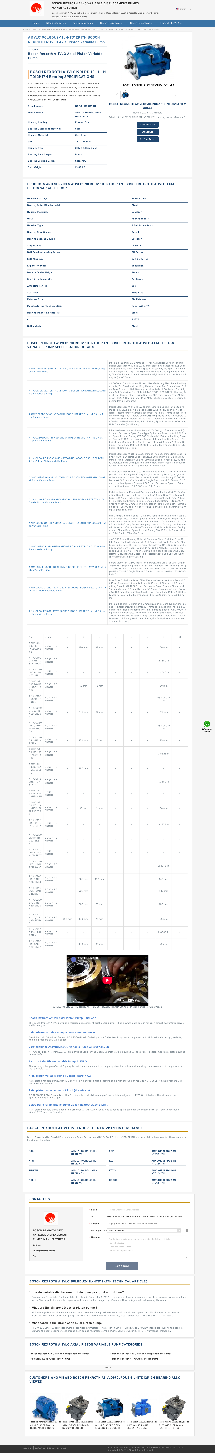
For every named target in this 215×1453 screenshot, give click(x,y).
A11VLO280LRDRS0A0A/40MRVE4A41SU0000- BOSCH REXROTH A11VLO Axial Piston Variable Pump (66, 460)
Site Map (51, 1448)
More (108, 1367)
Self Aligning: (35, 259)
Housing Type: (36, 148)
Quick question (99, 1230)
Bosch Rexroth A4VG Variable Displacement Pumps (113, 23)
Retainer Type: (35, 299)
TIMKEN (33, 1170)
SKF (111, 1151)
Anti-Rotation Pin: (37, 286)
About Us (28, 1448)
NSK (31, 1151)
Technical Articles (83, 23)
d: (28, 319)
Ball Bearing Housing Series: (44, 252)
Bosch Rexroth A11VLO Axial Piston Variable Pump (62, 29)
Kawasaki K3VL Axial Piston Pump (173, 23)
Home (35, 23)
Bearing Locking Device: (42, 161)
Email (93, 1210)
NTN (31, 1161)
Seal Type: (33, 292)
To (92, 1217)
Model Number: (36, 112)
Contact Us (40, 1448)
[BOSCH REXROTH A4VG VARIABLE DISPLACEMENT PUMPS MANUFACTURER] (36, 8)
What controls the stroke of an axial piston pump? (67, 1323)
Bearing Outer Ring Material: (44, 128)
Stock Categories (56, 23)
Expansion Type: (36, 265)
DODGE (113, 1180)
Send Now (122, 1266)
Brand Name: (35, 106)
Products (35, 29)
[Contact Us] (207, 726)
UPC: (30, 141)
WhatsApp (147, 132)
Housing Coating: (38, 122)
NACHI (32, 1180)
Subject (94, 1223)
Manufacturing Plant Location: (44, 306)
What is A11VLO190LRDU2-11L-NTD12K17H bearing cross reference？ (147, 117)
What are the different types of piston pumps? (64, 1308)
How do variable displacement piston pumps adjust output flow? (77, 1292)
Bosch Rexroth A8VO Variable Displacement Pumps (143, 23)
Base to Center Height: (40, 272)
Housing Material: (38, 135)
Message (94, 1237)
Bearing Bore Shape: (40, 154)
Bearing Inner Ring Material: (43, 312)
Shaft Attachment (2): (39, 279)
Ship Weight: (35, 167)
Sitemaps (61, 1448)
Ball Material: (35, 326)
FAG (111, 1161)
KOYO (112, 1170)
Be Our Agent (147, 139)
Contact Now (147, 124)
